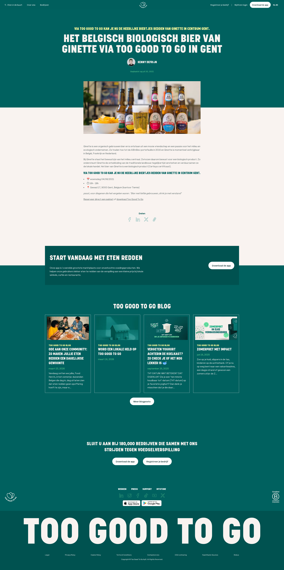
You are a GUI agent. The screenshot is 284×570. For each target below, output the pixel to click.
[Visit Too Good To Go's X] (162, 495)
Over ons (31, 5)
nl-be (275, 5)
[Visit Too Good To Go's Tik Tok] (146, 495)
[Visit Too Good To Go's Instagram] (129, 495)
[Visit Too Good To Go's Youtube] (154, 495)
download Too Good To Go (130, 199)
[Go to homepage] (143, 5)
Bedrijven (44, 5)
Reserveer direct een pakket (98, 199)
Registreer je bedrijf (219, 5)
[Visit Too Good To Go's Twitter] (146, 219)
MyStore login (241, 5)
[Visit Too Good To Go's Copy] (154, 219)
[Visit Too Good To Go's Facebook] (129, 219)
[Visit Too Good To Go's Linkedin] (137, 219)
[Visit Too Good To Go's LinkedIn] (121, 495)
